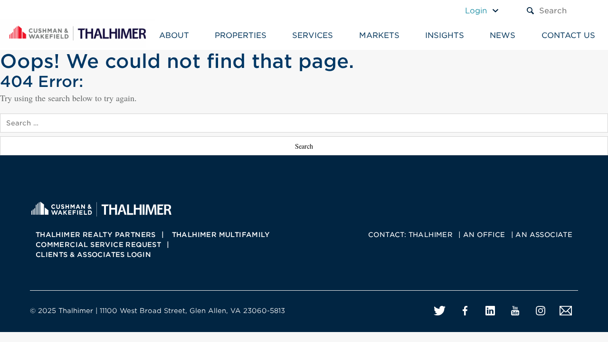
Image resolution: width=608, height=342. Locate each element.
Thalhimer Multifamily (221, 234)
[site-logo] (101, 208)
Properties (240, 35)
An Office (484, 234)
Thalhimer (430, 234)
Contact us (568, 35)
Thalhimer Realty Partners (96, 234)
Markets (379, 35)
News (502, 35)
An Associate (543, 234)
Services (312, 35)
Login (476, 10)
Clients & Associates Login (93, 254)
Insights (444, 35)
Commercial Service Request (98, 244)
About (174, 35)
